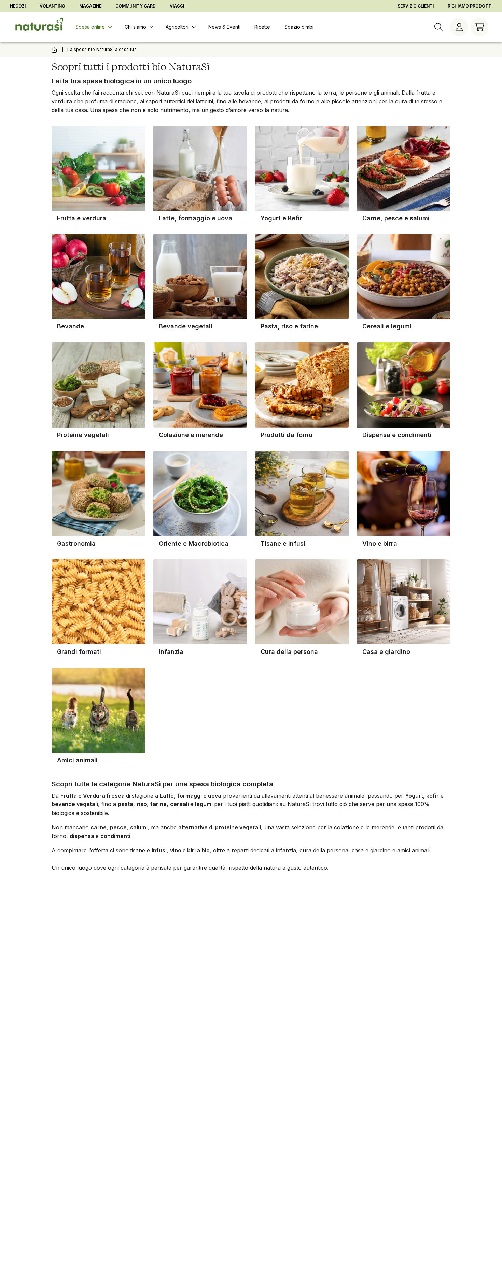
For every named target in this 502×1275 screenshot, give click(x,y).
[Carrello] (479, 27)
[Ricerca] (438, 27)
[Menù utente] (459, 27)
